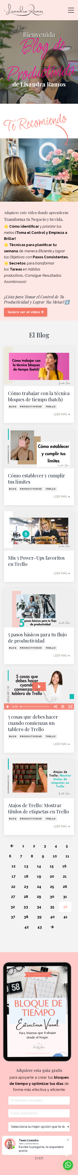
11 (67, 856)
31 (65, 896)
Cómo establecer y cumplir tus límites (36, 478)
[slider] (35, 706)
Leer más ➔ (62, 414)
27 (13, 896)
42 (26, 927)
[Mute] (55, 706)
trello (51, 406)
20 (52, 876)
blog (12, 406)
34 (39, 907)
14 (39, 866)
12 (13, 866)
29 (39, 896)
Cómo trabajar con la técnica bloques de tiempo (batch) (39, 396)
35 (52, 907)
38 (26, 917)
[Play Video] (7, 706)
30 (52, 896)
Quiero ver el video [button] (24, 312)
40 (52, 917)
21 (65, 876)
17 (13, 876)
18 (26, 876)
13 (26, 866)
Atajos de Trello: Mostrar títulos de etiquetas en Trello (38, 808)
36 (65, 907)
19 (39, 876)
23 (26, 886)
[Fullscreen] (70, 706)
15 (52, 866)
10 (55, 856)
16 (64, 866)
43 (39, 927)
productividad (31, 406)
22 (13, 886)
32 (13, 907)
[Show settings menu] (63, 706)
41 (65, 917)
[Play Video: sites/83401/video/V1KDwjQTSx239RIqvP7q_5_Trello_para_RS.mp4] (39, 686)
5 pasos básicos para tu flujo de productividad (37, 637)
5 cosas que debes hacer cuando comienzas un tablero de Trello (33, 723)
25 (52, 886)
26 (65, 886)
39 (39, 917)
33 (26, 907)
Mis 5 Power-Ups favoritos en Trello (36, 561)
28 (26, 896)
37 (13, 917)
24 (39, 886)
